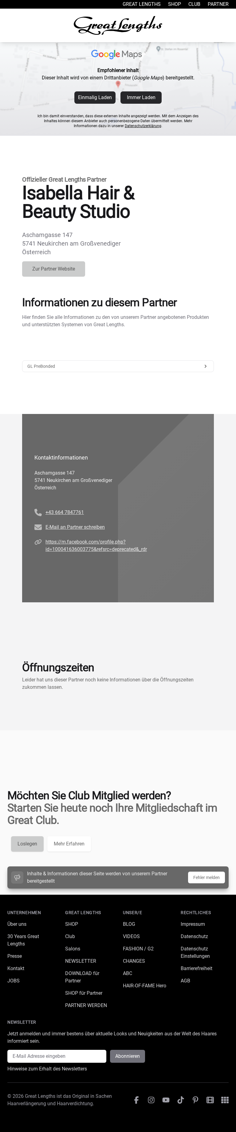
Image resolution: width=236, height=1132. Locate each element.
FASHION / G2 (138, 949)
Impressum (193, 924)
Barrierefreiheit (196, 968)
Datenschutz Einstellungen (195, 952)
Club (194, 4)
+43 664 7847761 (64, 512)
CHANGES (134, 961)
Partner (218, 4)
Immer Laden (141, 97)
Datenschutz (194, 936)
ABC (127, 973)
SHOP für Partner (83, 993)
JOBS (13, 981)
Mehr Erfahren (69, 844)
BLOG (129, 924)
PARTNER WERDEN (86, 1005)
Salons (72, 949)
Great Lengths (142, 4)
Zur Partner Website (53, 269)
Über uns (16, 924)
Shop (174, 4)
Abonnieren (127, 1056)
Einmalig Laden (95, 97)
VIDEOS (131, 936)
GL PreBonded (41, 366)
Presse (14, 956)
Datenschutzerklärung (143, 126)
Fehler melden (206, 877)
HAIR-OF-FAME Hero (144, 986)
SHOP (71, 924)
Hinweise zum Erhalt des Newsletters (47, 1069)
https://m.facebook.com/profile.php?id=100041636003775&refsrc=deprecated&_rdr (96, 545)
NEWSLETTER (80, 961)
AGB (185, 981)
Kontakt (15, 968)
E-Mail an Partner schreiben (75, 527)
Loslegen (27, 844)
